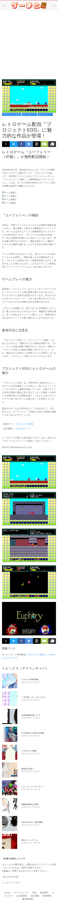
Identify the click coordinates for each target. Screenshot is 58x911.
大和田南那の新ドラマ (30, 715)
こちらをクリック (22, 428)
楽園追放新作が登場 (29, 804)
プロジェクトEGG (24, 424)
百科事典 (46, 895)
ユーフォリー (11, 657)
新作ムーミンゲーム (29, 840)
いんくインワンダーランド (32, 786)
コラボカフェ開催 (28, 751)
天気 (34, 892)
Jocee (7, 892)
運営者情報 (27, 899)
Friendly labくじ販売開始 (32, 822)
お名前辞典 (21, 895)
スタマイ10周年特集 (30, 679)
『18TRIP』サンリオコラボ (33, 697)
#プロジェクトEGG (11, 114)
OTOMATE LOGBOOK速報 (32, 733)
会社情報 (34, 895)
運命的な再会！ (28, 769)
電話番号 (44, 892)
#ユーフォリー (45, 114)
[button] (4, 5)
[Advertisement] (29, 49)
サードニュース (21, 892)
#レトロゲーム (29, 114)
